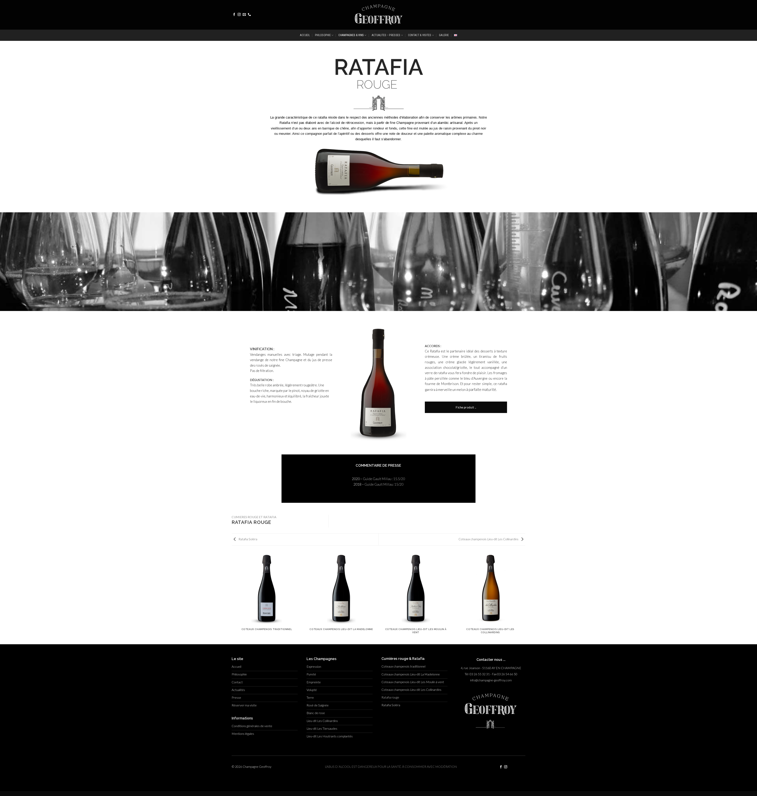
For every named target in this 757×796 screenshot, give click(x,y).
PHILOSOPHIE (323, 35)
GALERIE (444, 35)
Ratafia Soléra (247, 539)
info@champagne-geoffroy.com (491, 680)
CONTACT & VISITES (419, 35)
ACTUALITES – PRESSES (386, 35)
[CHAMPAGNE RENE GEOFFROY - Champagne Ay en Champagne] (378, 15)
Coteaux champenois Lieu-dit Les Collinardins (489, 539)
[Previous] (232, 597)
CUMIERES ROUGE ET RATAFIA (254, 517)
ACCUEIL (305, 35)
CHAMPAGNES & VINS (351, 35)
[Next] (525, 597)
